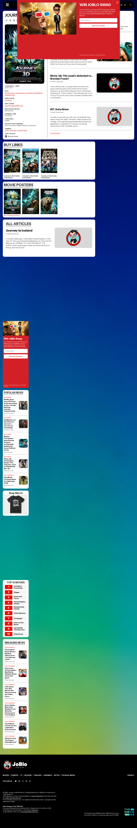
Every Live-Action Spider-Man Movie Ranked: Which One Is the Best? (11, 673)
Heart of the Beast (18, 623)
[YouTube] (15, 781)
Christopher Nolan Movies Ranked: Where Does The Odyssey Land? (10, 654)
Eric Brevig (8, 100)
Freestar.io (34, 810)
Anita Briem (30, 93)
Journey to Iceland (19, 230)
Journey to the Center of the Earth (12, 177)
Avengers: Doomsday (18, 587)
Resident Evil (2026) (19, 608)
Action (7, 130)
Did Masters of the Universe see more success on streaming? (10, 424)
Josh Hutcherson (20, 93)
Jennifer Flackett (10, 106)
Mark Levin (19, 106)
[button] (7, 5)
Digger (16, 592)
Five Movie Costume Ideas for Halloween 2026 (10, 480)
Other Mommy (19, 613)
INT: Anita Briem (59, 109)
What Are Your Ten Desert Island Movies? (10, 740)
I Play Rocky (18, 634)
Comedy (20, 130)
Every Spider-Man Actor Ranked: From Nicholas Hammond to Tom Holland (10, 710)
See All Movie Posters (12, 215)
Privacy (130, 775)
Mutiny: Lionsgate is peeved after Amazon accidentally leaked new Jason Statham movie (9, 443)
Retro (57, 775)
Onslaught (18, 618)
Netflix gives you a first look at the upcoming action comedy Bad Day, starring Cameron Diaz (10, 405)
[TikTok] (125, 5)
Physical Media (68, 775)
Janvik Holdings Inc (37, 796)
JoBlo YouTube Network (13, 798)
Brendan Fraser (10, 93)
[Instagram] (121, 5)
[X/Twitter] (19, 781)
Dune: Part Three (18, 597)
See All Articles (55, 133)
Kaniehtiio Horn (10, 95)
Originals (48, 775)
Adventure (13, 130)
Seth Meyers (38, 93)
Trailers (37, 775)
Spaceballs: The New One (19, 629)
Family (25, 130)
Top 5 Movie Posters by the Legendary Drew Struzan (10, 726)
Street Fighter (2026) (19, 603)
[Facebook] (23, 781)
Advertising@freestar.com (29, 812)
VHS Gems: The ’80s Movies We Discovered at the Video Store (10, 691)
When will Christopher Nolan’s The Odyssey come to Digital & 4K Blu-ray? (10, 463)
